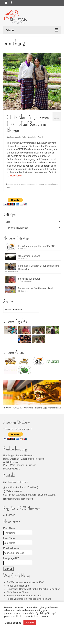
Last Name (9, 538)
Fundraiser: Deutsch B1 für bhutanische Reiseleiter (38, 267)
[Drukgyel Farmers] (24, 370)
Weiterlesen (16, 175)
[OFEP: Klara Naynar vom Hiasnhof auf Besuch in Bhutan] (32, 81)
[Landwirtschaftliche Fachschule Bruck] (52, 361)
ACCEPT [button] (29, 622)
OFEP (8, 188)
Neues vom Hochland (29, 255)
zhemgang (31, 184)
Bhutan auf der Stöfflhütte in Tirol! (35, 288)
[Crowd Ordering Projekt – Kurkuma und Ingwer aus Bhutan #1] (38, 330)
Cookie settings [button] (13, 622)
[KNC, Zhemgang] (38, 361)
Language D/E (11, 558)
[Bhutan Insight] (10, 370)
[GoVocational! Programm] (24, 339)
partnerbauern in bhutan (17, 184)
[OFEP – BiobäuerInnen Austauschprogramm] (52, 330)
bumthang (40, 184)
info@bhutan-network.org (19, 498)
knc (46, 184)
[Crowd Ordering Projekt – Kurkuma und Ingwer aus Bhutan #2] (38, 339)
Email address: (11, 548)
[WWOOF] (10, 361)
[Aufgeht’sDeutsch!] (10, 330)
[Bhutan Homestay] (24, 361)
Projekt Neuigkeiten (29, 137)
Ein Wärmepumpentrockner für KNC (36, 246)
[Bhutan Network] (32, 17)
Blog (39, 137)
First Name (9, 528)
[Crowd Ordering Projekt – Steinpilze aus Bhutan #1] (24, 330)
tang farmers (53, 184)
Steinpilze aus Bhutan (29, 278)
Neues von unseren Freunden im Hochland (29, 598)
